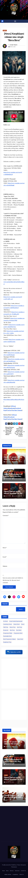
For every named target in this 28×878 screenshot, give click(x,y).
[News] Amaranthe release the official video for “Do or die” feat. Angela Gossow (19, 432)
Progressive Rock (18, 633)
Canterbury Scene (7, 624)
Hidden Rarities (7, 874)
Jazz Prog (19, 627)
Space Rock (20, 639)
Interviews (17, 870)
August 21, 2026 (9, 746)
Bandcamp (12, 408)
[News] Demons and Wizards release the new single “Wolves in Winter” (9, 431)
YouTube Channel (17, 410)
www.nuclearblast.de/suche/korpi (13, 282)
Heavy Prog (12, 627)
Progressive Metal (7, 633)
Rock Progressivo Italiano (9, 639)
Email (5, 557)
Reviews (12, 870)
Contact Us (23, 870)
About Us (21, 874)
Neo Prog (12, 630)
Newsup (22, 864)
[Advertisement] (14, 673)
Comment (6, 515)
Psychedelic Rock (7, 636)
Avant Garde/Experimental (15, 621)
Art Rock (5, 621)
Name (5, 547)
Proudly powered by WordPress (9, 864)
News (5, 30)
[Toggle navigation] (15, 21)
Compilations (15, 874)
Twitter (9, 410)
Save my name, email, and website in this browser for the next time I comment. (13, 580)
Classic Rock (17, 624)
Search (5, 604)
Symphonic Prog (7, 642)
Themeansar (14, 866)
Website (5, 566)
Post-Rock (18, 630)
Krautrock (5, 630)
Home (3, 870)
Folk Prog (5, 627)
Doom (22, 624)
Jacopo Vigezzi (13, 44)
